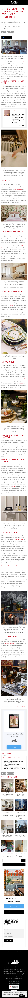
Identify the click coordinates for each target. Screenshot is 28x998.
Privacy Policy (20, 957)
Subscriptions (7, 951)
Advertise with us (8, 954)
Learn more (20, 994)
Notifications (14, 951)
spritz (13, 486)
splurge (11, 305)
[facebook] (2, 32)
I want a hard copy (14, 912)
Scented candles (19, 539)
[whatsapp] (10, 32)
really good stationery (9, 643)
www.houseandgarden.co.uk (14, 983)
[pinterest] (8, 32)
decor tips (3, 755)
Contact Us (21, 954)
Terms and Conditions (9, 957)
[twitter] (5, 32)
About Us (15, 954)
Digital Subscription (14, 906)
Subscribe (14, 747)
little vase (21, 383)
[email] (13, 32)
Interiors (6, 28)
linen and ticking (18, 189)
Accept (22, 995)
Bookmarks (21, 951)
